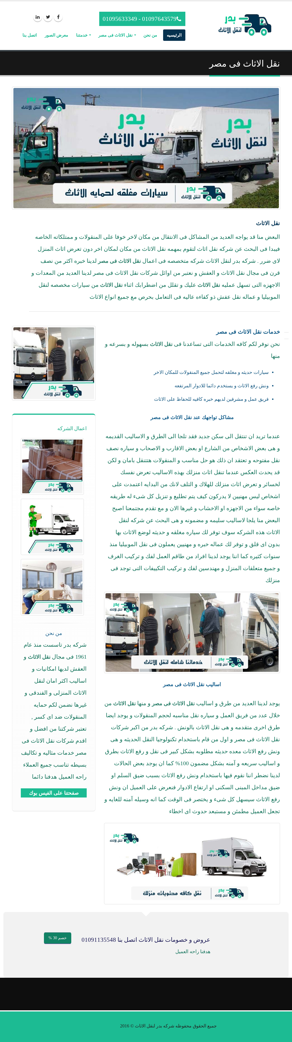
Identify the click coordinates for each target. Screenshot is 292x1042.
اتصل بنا (30, 35)
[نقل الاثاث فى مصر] (52, 527)
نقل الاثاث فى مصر (115, 35)
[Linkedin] (37, 17)
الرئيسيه (174, 35)
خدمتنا (82, 35)
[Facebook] (58, 17)
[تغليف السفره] (52, 466)
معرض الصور (56, 35)
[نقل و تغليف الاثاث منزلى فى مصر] (52, 587)
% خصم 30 (57, 938)
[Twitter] (48, 17)
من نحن (150, 35)
